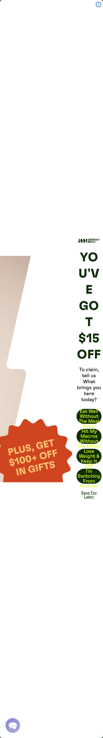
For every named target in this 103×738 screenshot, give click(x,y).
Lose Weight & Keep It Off (89, 456)
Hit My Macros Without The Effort (89, 436)
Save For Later (89, 495)
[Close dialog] (98, 4)
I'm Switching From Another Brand (89, 476)
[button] (13, 725)
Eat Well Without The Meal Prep (89, 416)
